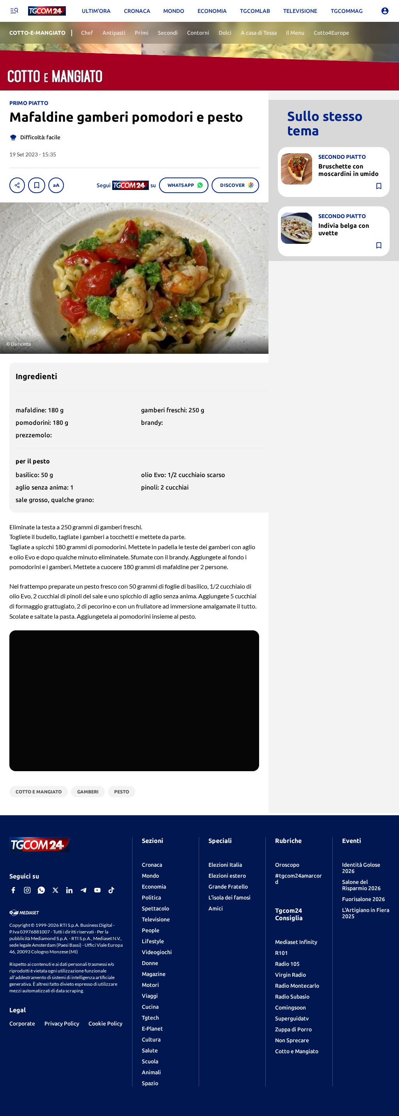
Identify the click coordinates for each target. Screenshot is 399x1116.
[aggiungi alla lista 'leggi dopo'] (36, 185)
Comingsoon (290, 1007)
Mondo (150, 876)
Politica (151, 897)
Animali (151, 1072)
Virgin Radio (290, 975)
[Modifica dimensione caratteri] (56, 185)
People (150, 930)
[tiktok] (111, 890)
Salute (150, 1050)
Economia (154, 887)
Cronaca (152, 865)
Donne (150, 963)
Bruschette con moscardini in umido (348, 170)
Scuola (150, 1061)
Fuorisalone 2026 (363, 899)
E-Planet (152, 1029)
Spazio (150, 1083)
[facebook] (13, 890)
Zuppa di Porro (293, 1029)
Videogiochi (157, 952)
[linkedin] (69, 890)
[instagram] (27, 890)
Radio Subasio (292, 997)
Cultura (151, 1039)
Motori (150, 985)
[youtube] (97, 890)
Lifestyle (153, 941)
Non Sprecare (292, 1040)
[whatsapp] (41, 890)
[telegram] (83, 890)
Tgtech (150, 1018)
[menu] (14, 11)
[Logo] (47, 11)
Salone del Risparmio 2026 (361, 885)
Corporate (22, 1023)
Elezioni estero (227, 876)
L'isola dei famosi (229, 897)
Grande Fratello (228, 887)
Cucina (150, 1007)
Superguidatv (292, 1018)
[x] (55, 890)
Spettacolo (155, 908)
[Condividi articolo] (17, 185)
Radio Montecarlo (297, 986)
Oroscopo (287, 865)
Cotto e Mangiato (296, 1051)
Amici (215, 908)
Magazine (154, 974)
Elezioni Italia (225, 865)
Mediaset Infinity (296, 942)
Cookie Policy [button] (105, 1023)
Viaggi (150, 996)
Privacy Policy (61, 1023)
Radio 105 (287, 964)
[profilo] (385, 11)
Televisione (156, 919)
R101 (281, 953)
